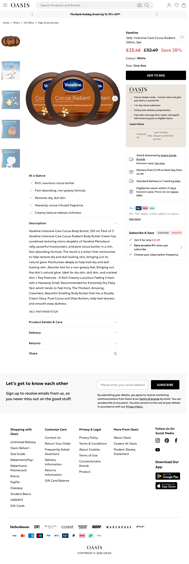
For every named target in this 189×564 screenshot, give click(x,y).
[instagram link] (157, 440)
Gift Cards (17, 506)
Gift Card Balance (57, 480)
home (6, 22)
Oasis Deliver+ (20, 448)
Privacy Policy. (134, 406)
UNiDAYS (16, 500)
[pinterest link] (167, 440)
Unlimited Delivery (23, 442)
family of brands (149, 399)
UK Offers (29, 22)
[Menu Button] (5, 5)
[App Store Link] (167, 480)
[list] (73, 98)
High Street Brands (48, 22)
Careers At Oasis (125, 443)
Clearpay (16, 488)
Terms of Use (88, 455)
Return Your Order (58, 443)
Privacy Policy (88, 437)
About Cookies (89, 449)
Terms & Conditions (93, 443)
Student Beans (20, 494)
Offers (16, 22)
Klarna (14, 476)
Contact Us (53, 437)
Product (84, 471)
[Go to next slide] (115, 98)
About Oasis (122, 437)
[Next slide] (156, 14)
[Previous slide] (32, 14)
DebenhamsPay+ (22, 460)
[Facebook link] (176, 440)
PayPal (15, 482)
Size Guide (17, 454)
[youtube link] (157, 450)
